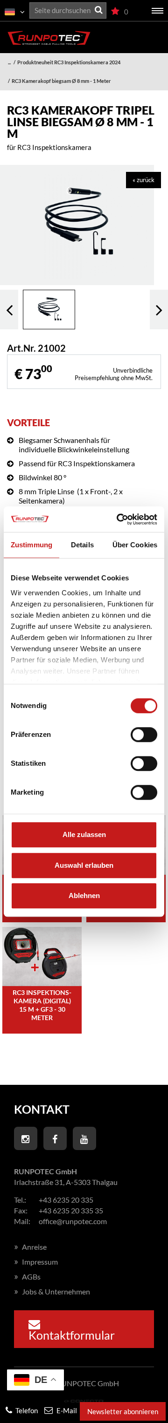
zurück (9, 309)
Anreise (30, 1246)
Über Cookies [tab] (134, 545)
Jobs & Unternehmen (52, 1291)
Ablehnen (84, 895)
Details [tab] (82, 545)
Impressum (36, 1261)
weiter (159, 309)
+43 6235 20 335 (66, 1199)
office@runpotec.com (73, 1221)
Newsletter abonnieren (122, 1411)
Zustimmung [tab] (31, 545)
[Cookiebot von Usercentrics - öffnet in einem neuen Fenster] (118, 519)
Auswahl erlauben (84, 865)
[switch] (144, 734)
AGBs (27, 1276)
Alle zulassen (84, 834)
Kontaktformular (71, 1335)
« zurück (143, 180)
